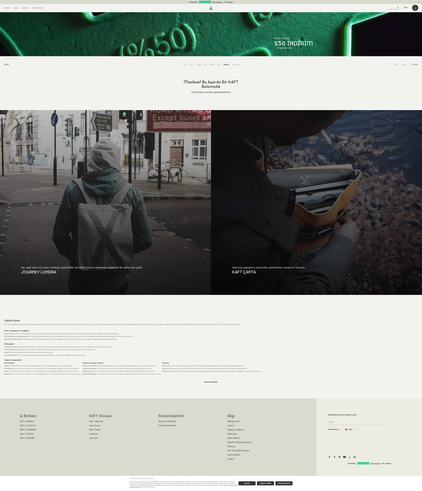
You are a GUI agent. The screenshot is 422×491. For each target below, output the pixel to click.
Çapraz (226, 64)
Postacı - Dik (201, 64)
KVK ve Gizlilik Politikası (238, 451)
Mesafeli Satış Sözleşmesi (239, 442)
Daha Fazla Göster (211, 382)
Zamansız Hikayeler (167, 421)
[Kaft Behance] (355, 457)
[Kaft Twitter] (349, 457)
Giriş (405, 7)
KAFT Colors (94, 430)
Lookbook (93, 434)
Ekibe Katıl (232, 434)
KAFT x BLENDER (28, 430)
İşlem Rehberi (233, 438)
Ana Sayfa (7, 58)
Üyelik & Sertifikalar (167, 426)
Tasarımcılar (94, 426)
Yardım (230, 426)
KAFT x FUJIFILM (28, 426)
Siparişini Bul (233, 421)
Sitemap (231, 447)
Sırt (192, 64)
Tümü (185, 64)
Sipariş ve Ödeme (235, 430)
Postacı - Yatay (214, 64)
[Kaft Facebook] (329, 457)
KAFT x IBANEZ (27, 421)
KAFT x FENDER (27, 438)
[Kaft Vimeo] (339, 457)
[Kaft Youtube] (344, 457)
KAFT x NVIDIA (26, 434)
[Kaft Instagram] (334, 457)
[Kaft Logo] (211, 8)
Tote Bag (235, 64)
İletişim (230, 459)
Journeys (93, 438)
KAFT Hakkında (96, 421)
